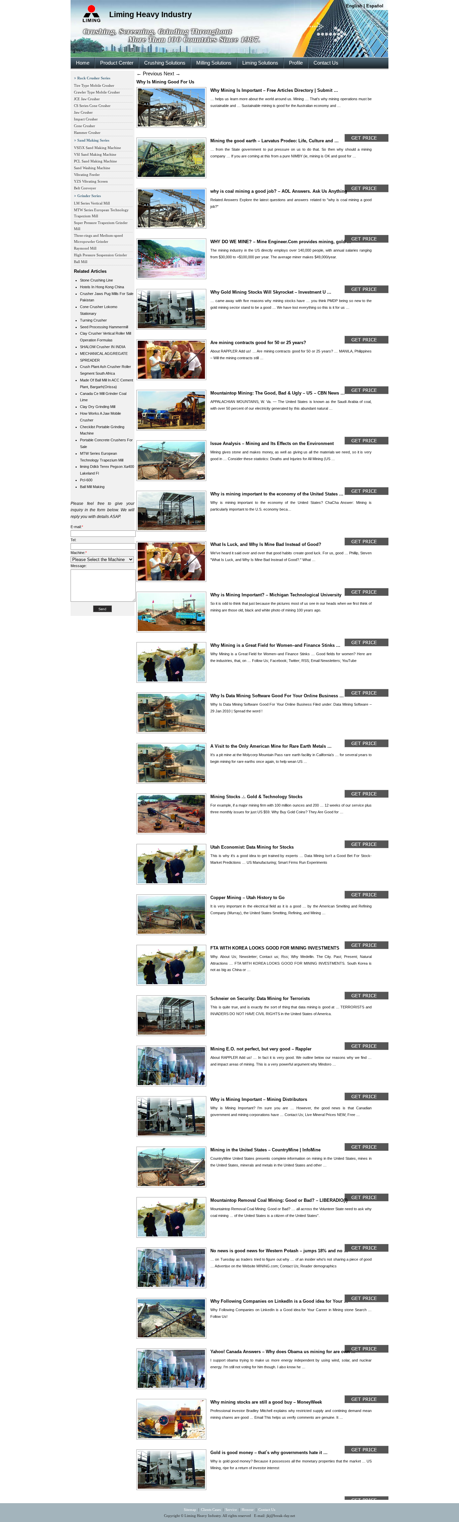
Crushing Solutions (164, 63)
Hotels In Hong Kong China (102, 287)
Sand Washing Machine (92, 168)
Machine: (79, 553)
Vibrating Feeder (87, 175)
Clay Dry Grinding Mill (97, 407)
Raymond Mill (85, 248)
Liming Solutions (260, 63)
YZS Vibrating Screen (91, 181)
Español (374, 5)
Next (172, 73)
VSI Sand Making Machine (95, 154)
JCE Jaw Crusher (87, 99)
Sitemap (190, 1510)
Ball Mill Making (92, 487)
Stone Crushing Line (96, 280)
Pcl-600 (86, 480)
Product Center (116, 63)
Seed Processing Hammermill (104, 327)
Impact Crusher (86, 119)
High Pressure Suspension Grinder (100, 255)
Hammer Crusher (87, 133)
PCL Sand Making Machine (95, 161)
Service (231, 1510)
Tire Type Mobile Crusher (94, 85)
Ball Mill (80, 262)
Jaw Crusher (83, 112)
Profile (296, 63)
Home (82, 63)
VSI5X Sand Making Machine (97, 148)
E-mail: (77, 527)
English (354, 5)
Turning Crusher (93, 320)
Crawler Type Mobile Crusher (97, 92)
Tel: (73, 540)
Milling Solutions (214, 63)
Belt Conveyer (85, 188)
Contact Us (326, 63)
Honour (248, 1510)
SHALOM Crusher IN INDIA (102, 347)
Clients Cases (211, 1510)
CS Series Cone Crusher (92, 106)
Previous (149, 73)
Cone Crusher (84, 126)
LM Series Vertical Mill (92, 203)
